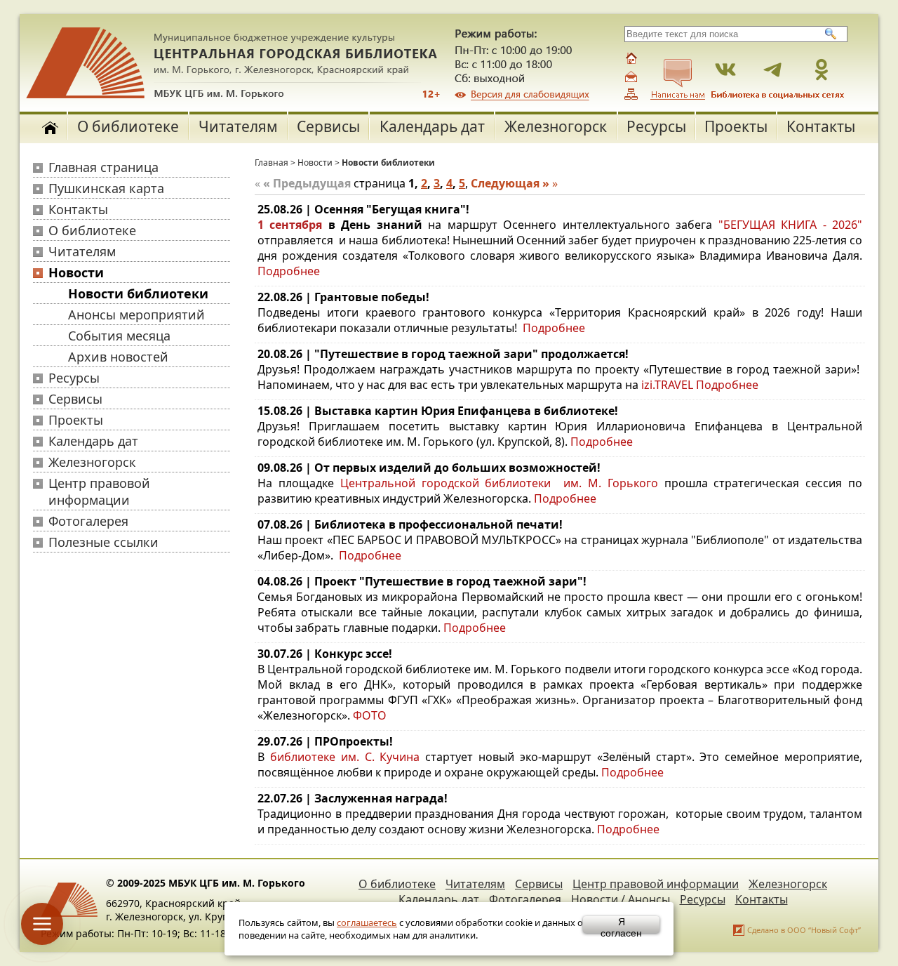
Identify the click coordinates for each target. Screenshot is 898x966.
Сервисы (328, 126)
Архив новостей (118, 356)
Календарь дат (432, 126)
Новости (76, 272)
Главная (271, 162)
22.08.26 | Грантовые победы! (343, 297)
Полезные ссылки (103, 542)
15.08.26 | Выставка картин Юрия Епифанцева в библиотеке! (437, 410)
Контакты (820, 126)
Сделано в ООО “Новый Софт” (804, 930)
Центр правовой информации (99, 491)
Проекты (736, 126)
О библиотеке (128, 126)
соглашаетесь (367, 922)
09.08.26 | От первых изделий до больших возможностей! (429, 467)
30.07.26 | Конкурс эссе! (324, 653)
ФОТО (370, 715)
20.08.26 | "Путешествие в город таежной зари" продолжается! (443, 354)
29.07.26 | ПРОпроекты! (325, 741)
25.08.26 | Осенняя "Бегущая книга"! (363, 209)
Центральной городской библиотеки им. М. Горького (502, 483)
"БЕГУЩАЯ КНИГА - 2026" (790, 224)
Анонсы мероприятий (136, 314)
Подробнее (288, 271)
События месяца (119, 335)
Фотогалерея (88, 520)
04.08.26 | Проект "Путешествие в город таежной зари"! (422, 581)
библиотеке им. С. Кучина (345, 757)
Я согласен (621, 924)
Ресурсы (656, 126)
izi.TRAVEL (667, 384)
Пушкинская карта (106, 188)
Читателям (238, 126)
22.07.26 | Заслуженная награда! (352, 798)
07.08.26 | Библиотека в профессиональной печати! (410, 524)
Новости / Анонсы (620, 899)
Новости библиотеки (138, 293)
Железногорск (555, 126)
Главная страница (103, 167)
